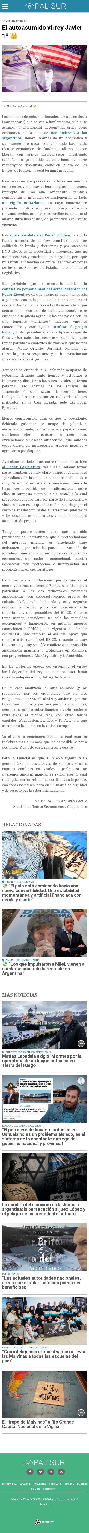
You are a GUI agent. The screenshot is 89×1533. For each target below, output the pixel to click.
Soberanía (55, 1484)
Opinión (69, 1484)
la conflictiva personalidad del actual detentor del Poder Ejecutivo (44, 289)
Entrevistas (9, 1484)
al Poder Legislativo (21, 467)
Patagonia (40, 1484)
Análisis (25, 1484)
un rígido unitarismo (23, 203)
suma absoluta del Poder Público (40, 235)
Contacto (49, 1489)
